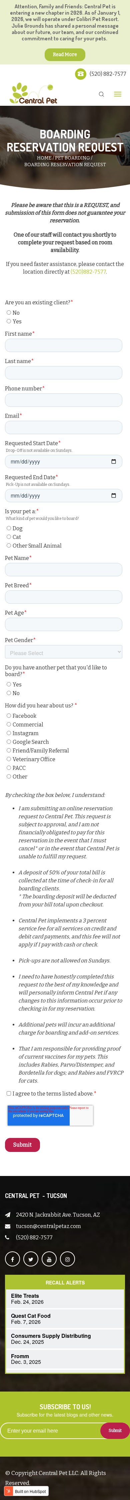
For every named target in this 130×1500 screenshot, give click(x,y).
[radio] (64, 312)
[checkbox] (63, 316)
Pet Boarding (72, 158)
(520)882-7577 (88, 272)
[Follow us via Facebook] (12, 1258)
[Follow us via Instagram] (67, 1258)
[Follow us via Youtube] (49, 1258)
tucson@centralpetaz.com (48, 1226)
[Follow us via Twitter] (30, 1258)
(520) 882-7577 (108, 74)
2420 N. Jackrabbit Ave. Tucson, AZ (58, 1215)
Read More (65, 54)
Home (44, 158)
